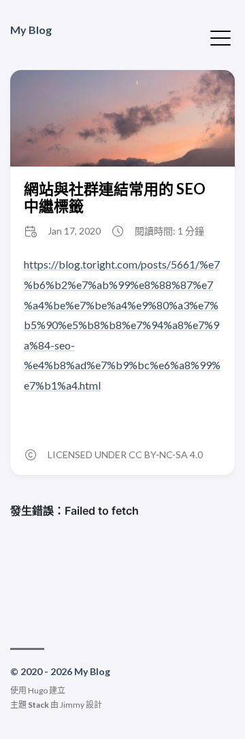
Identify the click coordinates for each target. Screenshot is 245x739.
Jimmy (72, 705)
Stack (38, 705)
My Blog (31, 29)
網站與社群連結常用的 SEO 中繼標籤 (115, 197)
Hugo (38, 690)
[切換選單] (220, 37)
